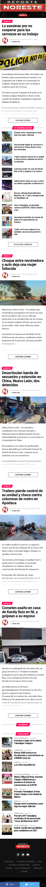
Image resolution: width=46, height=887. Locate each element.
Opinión (9, 868)
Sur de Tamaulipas (22, 868)
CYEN (40, 861)
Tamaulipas (38, 868)
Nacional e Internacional (19, 865)
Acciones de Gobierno (26, 861)
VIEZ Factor (33, 881)
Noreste (36, 865)
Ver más (24, 871)
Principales (9, 861)
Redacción (16, 41)
